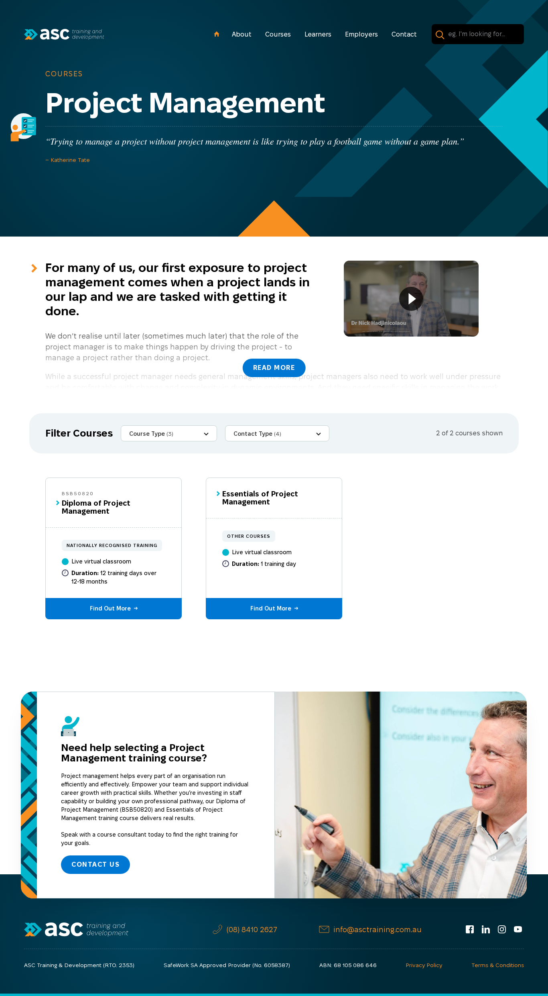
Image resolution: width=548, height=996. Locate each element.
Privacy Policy (424, 965)
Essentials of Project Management (260, 498)
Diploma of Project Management (96, 507)
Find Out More (110, 608)
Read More (274, 367)
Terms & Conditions (497, 965)
